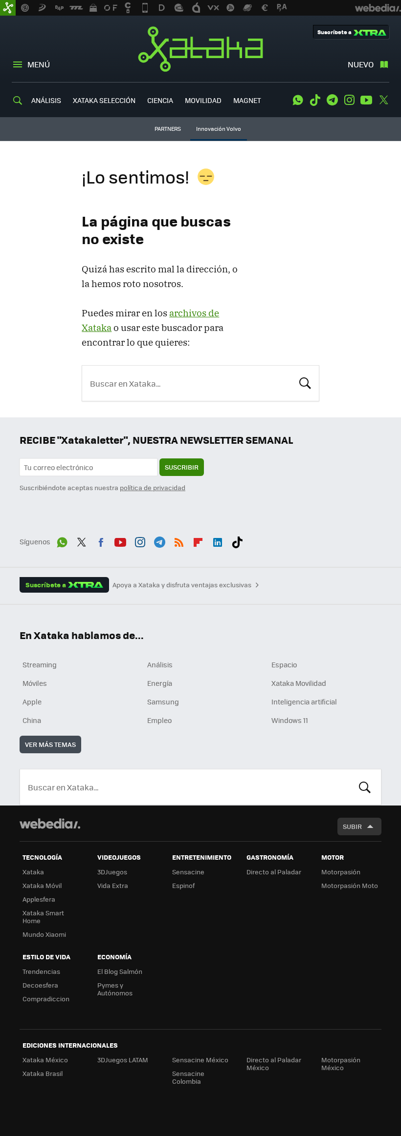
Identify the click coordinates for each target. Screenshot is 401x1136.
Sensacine (188, 871)
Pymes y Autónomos (115, 988)
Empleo (159, 720)
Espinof (183, 885)
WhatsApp (298, 100)
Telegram (332, 100)
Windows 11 (289, 720)
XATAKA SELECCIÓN (104, 100)
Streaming (39, 664)
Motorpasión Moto (349, 885)
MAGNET (247, 100)
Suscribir (182, 467)
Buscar (305, 382)
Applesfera (38, 899)
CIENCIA (160, 100)
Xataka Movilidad (298, 683)
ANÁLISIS (46, 100)
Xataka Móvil (42, 885)
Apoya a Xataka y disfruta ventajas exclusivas (181, 585)
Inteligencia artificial (304, 701)
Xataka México (45, 1059)
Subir (352, 826)
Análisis (160, 664)
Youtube (366, 100)
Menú (38, 64)
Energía (159, 683)
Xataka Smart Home (43, 916)
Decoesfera (40, 985)
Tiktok (315, 100)
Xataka (200, 49)
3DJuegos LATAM (122, 1059)
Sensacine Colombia (188, 1077)
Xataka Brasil (42, 1073)
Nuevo (361, 64)
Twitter (383, 100)
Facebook (101, 540)
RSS (179, 540)
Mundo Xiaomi (44, 934)
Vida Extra (112, 885)
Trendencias (41, 971)
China (31, 720)
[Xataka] (8, 8)
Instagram (349, 100)
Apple (32, 701)
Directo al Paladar (273, 871)
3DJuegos (112, 871)
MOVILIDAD (203, 100)
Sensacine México (200, 1059)
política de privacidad (152, 487)
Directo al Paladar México (273, 1063)
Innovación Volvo (218, 128)
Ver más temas (50, 744)
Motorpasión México (340, 1063)
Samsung (163, 701)
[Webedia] (50, 823)
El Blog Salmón (119, 971)
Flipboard (198, 540)
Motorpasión (340, 871)
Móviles (34, 683)
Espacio (284, 664)
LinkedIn (217, 540)
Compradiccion (45, 998)
